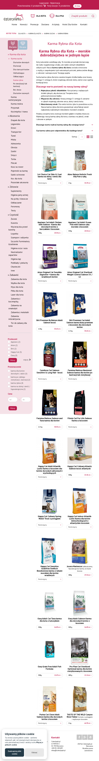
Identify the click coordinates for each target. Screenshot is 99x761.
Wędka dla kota (18, 283)
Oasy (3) (14, 355)
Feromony (15, 206)
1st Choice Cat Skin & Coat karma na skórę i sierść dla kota (49, 176)
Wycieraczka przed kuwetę (17, 228)
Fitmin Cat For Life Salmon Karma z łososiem (80, 419)
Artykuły (55, 24)
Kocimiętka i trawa (19, 111)
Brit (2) (13, 348)
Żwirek (14, 219)
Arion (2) (14, 345)
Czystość (14, 214)
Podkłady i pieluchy (19, 263)
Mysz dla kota (17, 287)
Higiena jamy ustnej (19, 195)
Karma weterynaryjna (14, 98)
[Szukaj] (92, 16)
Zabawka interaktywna (14, 317)
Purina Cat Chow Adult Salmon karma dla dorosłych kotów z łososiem (49, 716)
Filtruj (12, 360)
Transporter (16, 132)
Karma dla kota (18, 54)
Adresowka (16, 143)
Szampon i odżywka (19, 237)
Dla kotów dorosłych (21, 62)
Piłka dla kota (17, 291)
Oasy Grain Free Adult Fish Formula (49, 667)
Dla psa (60, 15)
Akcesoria (15, 115)
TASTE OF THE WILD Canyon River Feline (80, 716)
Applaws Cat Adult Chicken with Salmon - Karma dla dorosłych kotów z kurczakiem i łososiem (50, 225)
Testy (13, 210)
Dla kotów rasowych (21, 93)
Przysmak (15, 107)
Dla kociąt (17, 66)
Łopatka (14, 233)
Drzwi (13, 128)
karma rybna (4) (17, 383)
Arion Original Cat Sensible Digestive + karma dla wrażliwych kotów (50, 274)
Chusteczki (15, 266)
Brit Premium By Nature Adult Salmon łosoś (49, 321)
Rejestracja (55, 3)
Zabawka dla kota (19, 279)
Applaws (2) (15, 342)
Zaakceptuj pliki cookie (14, 752)
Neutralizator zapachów (15, 253)
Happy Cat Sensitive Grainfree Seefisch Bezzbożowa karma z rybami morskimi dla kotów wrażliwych (49, 571)
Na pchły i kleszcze (19, 199)
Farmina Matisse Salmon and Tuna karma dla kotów (50, 419)
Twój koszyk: (58, 5)
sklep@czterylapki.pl (58, 750)
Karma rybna (18, 80)
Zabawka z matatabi (20, 312)
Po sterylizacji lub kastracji (20, 84)
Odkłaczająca (18, 76)
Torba (13, 159)
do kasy (77, 6)
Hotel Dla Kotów (69, 24)
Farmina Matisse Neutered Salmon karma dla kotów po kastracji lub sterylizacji (79, 372)
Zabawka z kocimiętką (14, 300)
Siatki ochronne (18, 174)
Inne (13, 270)
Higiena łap (16, 259)
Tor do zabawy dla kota (17, 324)
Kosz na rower (17, 167)
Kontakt (83, 24)
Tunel (13, 135)
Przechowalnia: (30, 5)
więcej (26, 359)
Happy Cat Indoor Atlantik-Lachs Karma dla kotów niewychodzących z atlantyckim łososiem (80, 519)
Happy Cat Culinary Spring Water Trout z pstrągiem (49, 517)
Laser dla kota (17, 294)
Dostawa (45, 24)
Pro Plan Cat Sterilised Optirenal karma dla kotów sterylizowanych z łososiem (79, 668)
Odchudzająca (18, 73)
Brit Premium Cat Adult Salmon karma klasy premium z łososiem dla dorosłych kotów (80, 323)
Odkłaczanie (16, 202)
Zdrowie (14, 186)
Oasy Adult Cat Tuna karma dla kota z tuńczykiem (50, 619)
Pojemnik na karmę (19, 171)
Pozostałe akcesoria (19, 182)
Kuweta (14, 223)
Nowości (23, 24)
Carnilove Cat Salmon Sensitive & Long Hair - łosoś (49, 371)
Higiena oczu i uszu (19, 248)
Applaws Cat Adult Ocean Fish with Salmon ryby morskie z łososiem (79, 224)
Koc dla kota (16, 178)
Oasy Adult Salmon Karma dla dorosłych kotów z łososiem (79, 620)
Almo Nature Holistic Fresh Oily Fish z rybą (80, 175)
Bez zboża (17, 90)
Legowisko (15, 124)
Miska (13, 139)
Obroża (14, 147)
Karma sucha (16, 58)
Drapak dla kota (18, 120)
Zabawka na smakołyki (14, 307)
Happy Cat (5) (16, 352)
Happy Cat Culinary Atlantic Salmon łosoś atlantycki (79, 467)
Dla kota (41, 15)
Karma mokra (17, 103)
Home (14, 24)
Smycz (14, 155)
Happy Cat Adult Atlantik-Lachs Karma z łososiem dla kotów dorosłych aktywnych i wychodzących (49, 469)
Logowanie (44, 3)
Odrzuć (34, 752)
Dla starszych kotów (21, 69)
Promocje (34, 24)
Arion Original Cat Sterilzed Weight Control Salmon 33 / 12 (79, 274)
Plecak (14, 163)
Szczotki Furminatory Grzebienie (18, 243)
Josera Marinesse (80, 568)
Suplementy (16, 191)
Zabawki (14, 274)
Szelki (13, 151)
